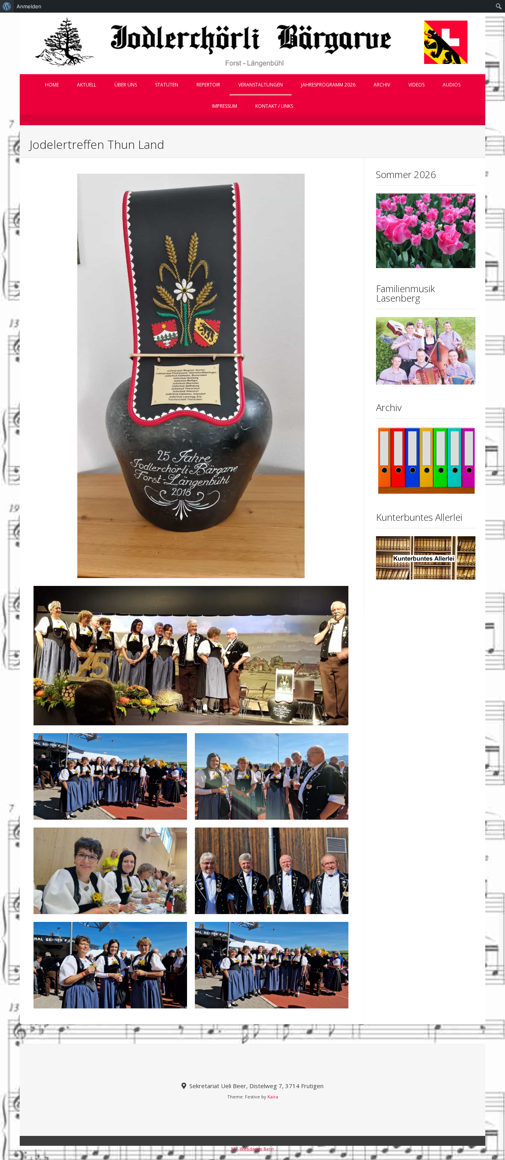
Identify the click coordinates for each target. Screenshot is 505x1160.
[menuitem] (7, 6)
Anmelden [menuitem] (29, 6)
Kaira (272, 1097)
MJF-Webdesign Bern (252, 1149)
